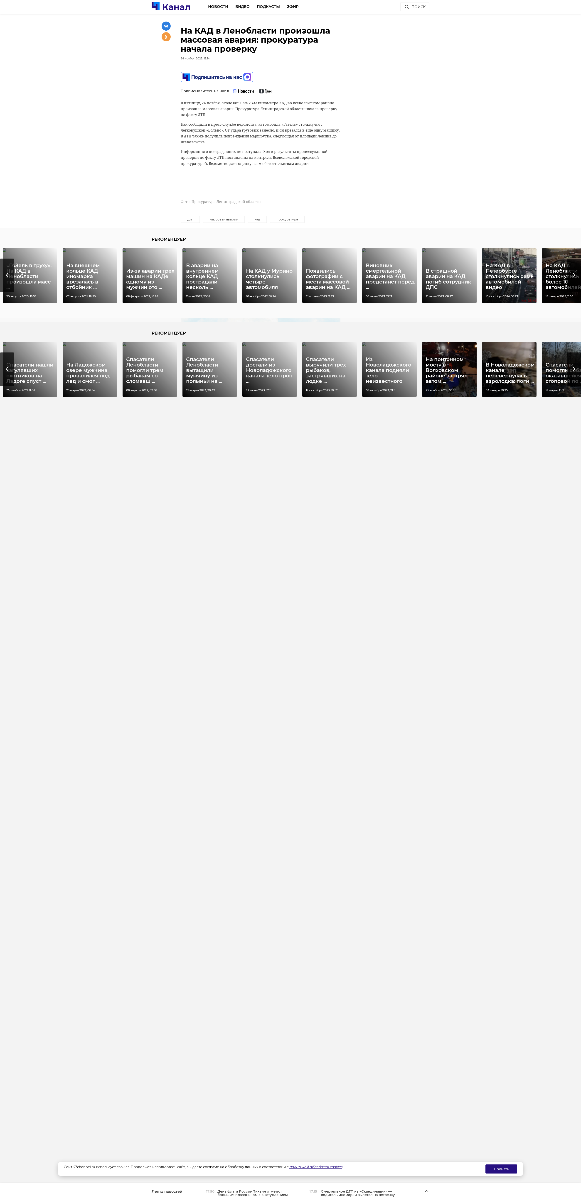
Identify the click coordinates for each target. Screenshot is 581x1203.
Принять (501, 1169)
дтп (190, 219)
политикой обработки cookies (315, 1167)
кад (257, 219)
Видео (242, 7)
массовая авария (223, 219)
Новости (218, 7)
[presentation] (7, 275)
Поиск (418, 7)
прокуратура (287, 219)
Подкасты (268, 7)
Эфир (293, 7)
